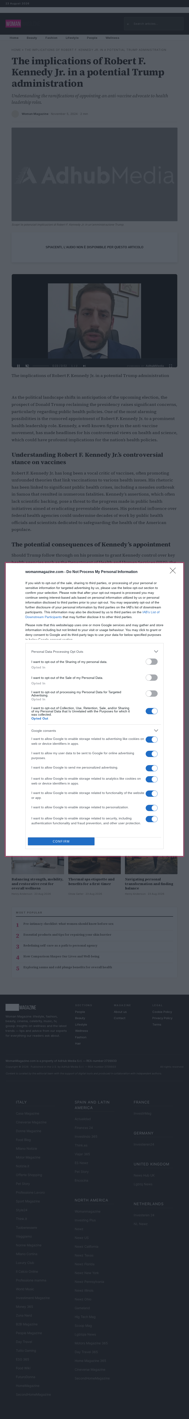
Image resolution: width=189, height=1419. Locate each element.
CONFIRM (61, 841)
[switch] (152, 662)
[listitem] (94, 651)
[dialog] (94, 709)
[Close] (174, 572)
